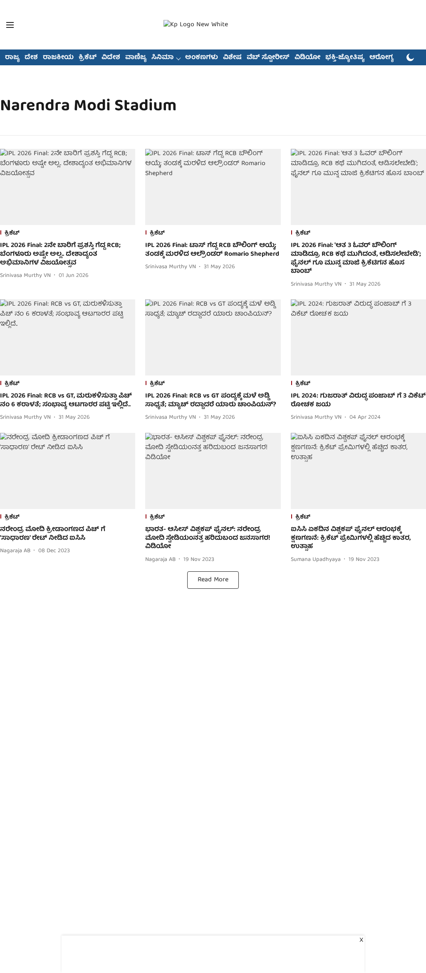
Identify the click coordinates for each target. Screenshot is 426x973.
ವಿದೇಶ (111, 58)
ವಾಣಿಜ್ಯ (135, 58)
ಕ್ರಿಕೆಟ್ (88, 58)
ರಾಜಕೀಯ (58, 58)
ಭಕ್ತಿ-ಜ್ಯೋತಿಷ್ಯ (344, 58)
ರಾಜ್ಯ (12, 58)
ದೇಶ (31, 58)
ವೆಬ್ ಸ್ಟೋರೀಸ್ (268, 58)
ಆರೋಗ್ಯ (381, 58)
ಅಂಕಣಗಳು (201, 58)
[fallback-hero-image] (67, 187)
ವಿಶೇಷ (232, 58)
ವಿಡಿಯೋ (307, 58)
